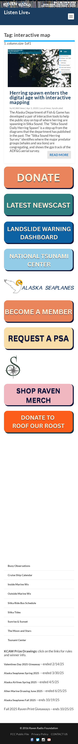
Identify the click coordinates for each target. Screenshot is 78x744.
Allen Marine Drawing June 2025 (23, 691)
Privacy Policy (39, 734)
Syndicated (57, 108)
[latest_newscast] (39, 215)
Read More (59, 155)
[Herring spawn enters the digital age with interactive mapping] (39, 68)
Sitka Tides (14, 612)
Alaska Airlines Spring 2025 (20, 682)
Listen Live (16, 12)
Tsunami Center (17, 640)
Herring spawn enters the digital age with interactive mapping (40, 97)
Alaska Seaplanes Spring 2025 (21, 673)
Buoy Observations (19, 565)
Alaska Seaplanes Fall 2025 (20, 700)
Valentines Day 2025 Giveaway (22, 664)
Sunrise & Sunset (18, 621)
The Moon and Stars (19, 630)
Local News (45, 108)
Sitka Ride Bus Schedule (22, 603)
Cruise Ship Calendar (20, 575)
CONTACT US (59, 734)
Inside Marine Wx (18, 584)
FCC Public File (19, 734)
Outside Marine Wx (19, 593)
